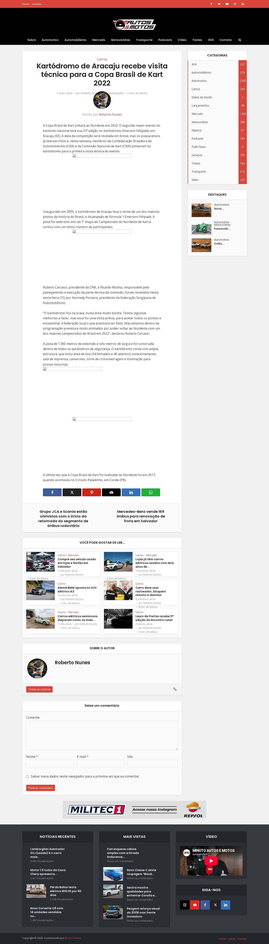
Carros (102, 59)
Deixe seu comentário (120, 861)
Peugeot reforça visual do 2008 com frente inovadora (143, 912)
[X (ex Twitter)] (215, 905)
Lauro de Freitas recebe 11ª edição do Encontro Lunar (154, 618)
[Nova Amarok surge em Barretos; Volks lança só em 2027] (203, 210)
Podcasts (165, 40)
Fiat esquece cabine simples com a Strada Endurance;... (123, 853)
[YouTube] (194, 905)
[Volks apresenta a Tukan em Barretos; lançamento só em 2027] (203, 245)
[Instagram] (184, 905)
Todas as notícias (39, 689)
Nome (32, 756)
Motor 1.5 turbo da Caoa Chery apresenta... (48, 872)
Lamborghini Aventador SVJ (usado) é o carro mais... (47, 853)
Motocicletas (120, 40)
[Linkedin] (225, 905)
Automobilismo (75, 40)
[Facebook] (205, 905)
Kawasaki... (222, 229)
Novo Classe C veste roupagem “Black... (141, 872)
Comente (33, 717)
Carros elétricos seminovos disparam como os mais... (78, 618)
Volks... (219, 244)
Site (130, 756)
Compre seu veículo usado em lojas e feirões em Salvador (77, 563)
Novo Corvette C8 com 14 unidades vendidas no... (46, 912)
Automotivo (50, 40)
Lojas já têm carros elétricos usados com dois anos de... (154, 563)
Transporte (144, 40)
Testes (197, 40)
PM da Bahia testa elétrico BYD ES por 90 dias (65, 891)
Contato (36, 4)
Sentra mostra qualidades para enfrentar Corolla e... (142, 891)
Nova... (219, 209)
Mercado (98, 40)
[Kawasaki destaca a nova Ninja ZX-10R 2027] (203, 228)
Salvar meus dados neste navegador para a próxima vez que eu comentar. (85, 776)
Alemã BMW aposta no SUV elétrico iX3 (77, 589)
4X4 (211, 40)
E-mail (82, 756)
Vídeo (182, 40)
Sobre (31, 40)
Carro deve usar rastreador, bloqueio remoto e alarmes (150, 591)
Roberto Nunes (90, 93)
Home (25, 4)
